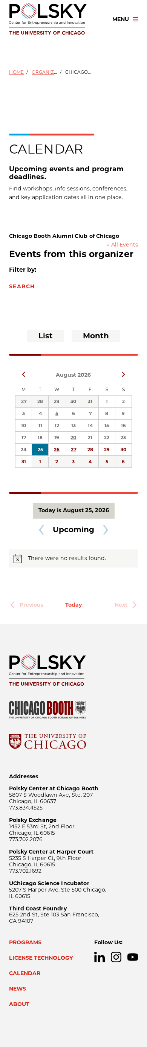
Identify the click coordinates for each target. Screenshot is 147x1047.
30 (73, 401)
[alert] (73, 558)
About (19, 1004)
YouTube (132, 957)
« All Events (122, 244)
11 (40, 425)
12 (57, 425)
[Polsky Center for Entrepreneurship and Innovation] (54, 19)
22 (106, 437)
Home (16, 72)
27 (23, 401)
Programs (25, 942)
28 (40, 401)
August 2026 (73, 374)
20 (73, 437)
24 (23, 449)
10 (23, 425)
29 (57, 401)
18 (40, 437)
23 (123, 437)
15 (106, 425)
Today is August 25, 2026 (73, 510)
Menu (120, 19)
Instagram (116, 957)
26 (57, 449)
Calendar (24, 973)
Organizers (47, 72)
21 (90, 437)
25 (40, 449)
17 (23, 437)
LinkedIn (99, 957)
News (17, 988)
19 (56, 437)
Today (73, 604)
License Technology (41, 957)
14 (90, 425)
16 (123, 425)
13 (73, 425)
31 (90, 401)
